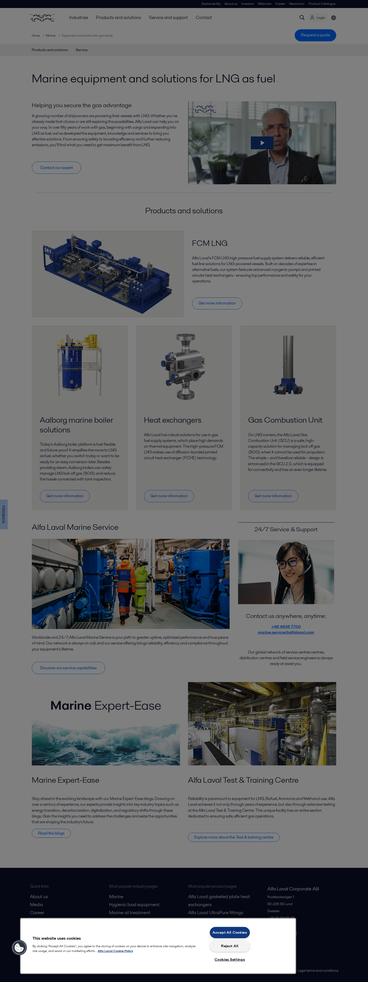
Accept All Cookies (230, 932)
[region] (158, 946)
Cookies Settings (230, 959)
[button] (19, 948)
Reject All (230, 945)
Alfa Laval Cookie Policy (115, 951)
